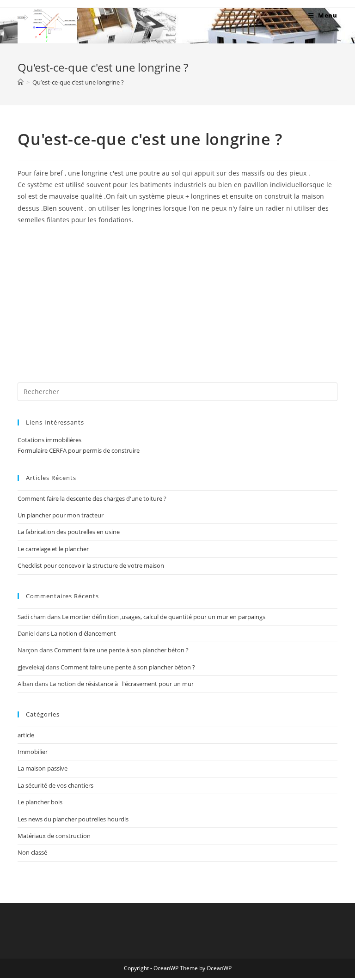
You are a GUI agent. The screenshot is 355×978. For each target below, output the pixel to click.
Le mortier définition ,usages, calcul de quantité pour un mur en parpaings (163, 617)
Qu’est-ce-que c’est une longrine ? (78, 82)
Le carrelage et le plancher (53, 549)
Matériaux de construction (54, 836)
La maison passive (42, 768)
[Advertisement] (177, 299)
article (26, 735)
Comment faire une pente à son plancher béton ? (121, 650)
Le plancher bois (40, 802)
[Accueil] (21, 82)
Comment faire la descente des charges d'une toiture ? (92, 498)
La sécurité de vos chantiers (55, 785)
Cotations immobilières (49, 440)
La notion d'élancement (83, 633)
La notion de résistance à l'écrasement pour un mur (121, 684)
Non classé (32, 852)
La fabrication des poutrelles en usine (69, 532)
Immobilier (33, 751)
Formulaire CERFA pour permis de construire (79, 450)
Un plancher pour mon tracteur (61, 515)
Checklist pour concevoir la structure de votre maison (91, 565)
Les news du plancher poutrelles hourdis (73, 819)
